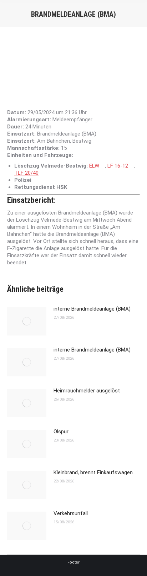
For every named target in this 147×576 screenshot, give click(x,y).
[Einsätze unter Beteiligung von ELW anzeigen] (103, 166)
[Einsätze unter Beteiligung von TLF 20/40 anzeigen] (42, 173)
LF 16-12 (117, 166)
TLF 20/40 (26, 173)
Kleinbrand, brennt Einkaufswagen (93, 472)
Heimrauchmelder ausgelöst (87, 390)
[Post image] (26, 321)
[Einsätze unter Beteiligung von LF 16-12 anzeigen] (132, 166)
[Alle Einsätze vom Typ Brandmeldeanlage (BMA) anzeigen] (100, 134)
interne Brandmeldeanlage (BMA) (92, 309)
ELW (94, 166)
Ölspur (61, 431)
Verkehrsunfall (71, 513)
